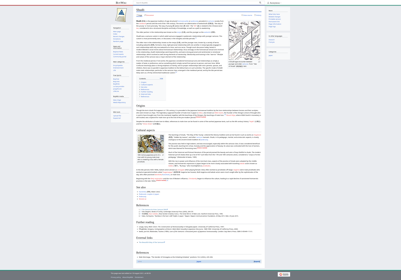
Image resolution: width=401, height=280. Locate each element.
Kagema (236, 170)
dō (195, 26)
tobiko (170, 166)
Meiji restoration (157, 178)
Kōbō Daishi (218, 113)
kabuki (242, 163)
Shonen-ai (142, 199)
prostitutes (206, 166)
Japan (199, 261)
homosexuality (183, 21)
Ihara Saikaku (153, 214)
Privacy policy (116, 277)
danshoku (158, 174)
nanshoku (166, 174)
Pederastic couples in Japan (149, 194)
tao (137, 28)
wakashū (207, 32)
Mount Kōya (230, 115)
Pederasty (142, 196)
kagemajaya (167, 172)
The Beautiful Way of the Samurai (151, 242)
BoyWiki (121, 2)
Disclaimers (139, 277)
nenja (179, 32)
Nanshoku (142, 192)
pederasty (194, 21)
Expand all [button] (117, 118)
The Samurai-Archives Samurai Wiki (154, 209)
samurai (245, 64)
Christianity (192, 178)
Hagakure (257, 135)
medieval (142, 23)
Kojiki (252, 121)
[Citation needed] (201, 117)
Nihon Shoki (147, 124)
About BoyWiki (127, 277)
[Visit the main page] (121, 15)
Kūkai (201, 113)
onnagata (181, 170)
